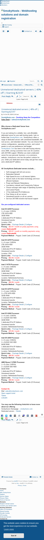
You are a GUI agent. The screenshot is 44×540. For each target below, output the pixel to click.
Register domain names (7, 503)
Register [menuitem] (41, 31)
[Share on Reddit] (19, 415)
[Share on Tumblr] (32, 415)
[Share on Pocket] (6, 418)
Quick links (4, 31)
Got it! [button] (13, 536)
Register (12, 81)
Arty (17, 483)
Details (18, 411)
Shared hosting (4, 511)
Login (4, 81)
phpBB (15, 481)
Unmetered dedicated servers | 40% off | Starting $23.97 (21, 91)
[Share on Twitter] (6, 415)
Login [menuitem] (36, 31)
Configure (28, 224)
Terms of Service (5, 500)
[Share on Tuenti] (11, 415)
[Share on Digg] (15, 415)
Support (6, 27)
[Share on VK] (28, 415)
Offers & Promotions (6, 509)
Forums (8, 31)
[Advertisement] (22, 56)
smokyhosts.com (26, 409)
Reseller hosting (5, 513)
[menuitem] (26, 31)
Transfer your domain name (8, 505)
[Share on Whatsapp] (2, 418)
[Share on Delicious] (23, 415)
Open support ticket (8, 393)
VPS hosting (3, 515)
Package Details (18, 224)
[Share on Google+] (36, 415)
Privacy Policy (4, 498)
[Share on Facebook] (2, 415)
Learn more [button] (9, 529)
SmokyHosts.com (8, 117)
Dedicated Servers (5, 517)
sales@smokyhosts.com (21, 120)
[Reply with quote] (39, 104)
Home (2, 490)
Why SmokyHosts (5, 492)
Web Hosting (8, 25)
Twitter (3, 396)
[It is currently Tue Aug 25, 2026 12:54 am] (38, 85)
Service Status (4, 496)
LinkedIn (4, 398)
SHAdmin (9, 103)
